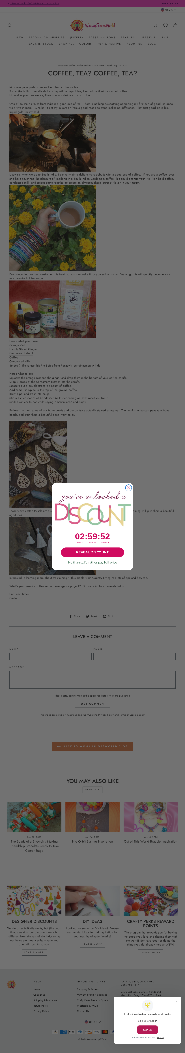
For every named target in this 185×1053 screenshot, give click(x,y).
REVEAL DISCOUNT (92, 552)
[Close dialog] (128, 488)
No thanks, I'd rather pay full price (92, 562)
